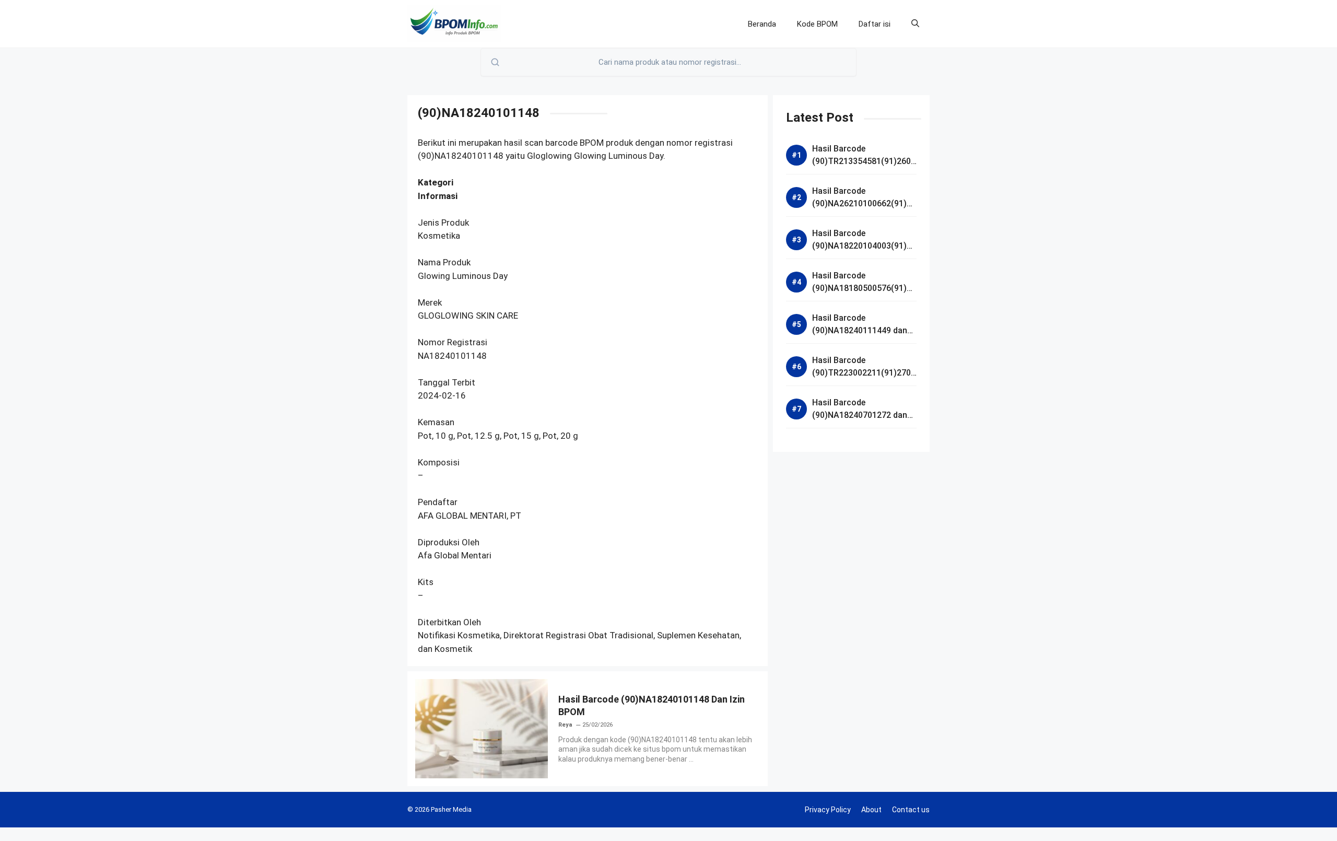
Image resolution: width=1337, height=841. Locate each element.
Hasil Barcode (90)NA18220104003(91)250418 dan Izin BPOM (864, 245)
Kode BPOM (817, 24)
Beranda (762, 24)
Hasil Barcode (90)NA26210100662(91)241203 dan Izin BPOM (864, 203)
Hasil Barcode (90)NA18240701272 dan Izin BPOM (859, 415)
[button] (915, 24)
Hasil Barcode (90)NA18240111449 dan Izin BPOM (859, 330)
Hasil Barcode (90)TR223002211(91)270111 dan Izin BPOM (864, 372)
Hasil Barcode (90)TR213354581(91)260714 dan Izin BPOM (864, 161)
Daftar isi (874, 24)
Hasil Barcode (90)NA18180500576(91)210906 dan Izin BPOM (864, 288)
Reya (565, 724)
